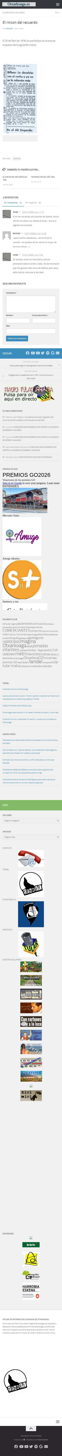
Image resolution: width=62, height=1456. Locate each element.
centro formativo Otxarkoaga (23, 627)
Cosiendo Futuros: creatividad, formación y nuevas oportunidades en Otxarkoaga (29, 721)
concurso (45, 631)
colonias (38, 627)
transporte (47, 662)
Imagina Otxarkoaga (19, 643)
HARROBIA (11, 642)
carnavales (7, 627)
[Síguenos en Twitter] (42, 353)
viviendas (46, 666)
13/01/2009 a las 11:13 (33, 212)
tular (55, 662)
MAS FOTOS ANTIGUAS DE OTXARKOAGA (35, 457)
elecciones (43, 634)
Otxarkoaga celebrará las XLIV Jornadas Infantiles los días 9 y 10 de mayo (31, 712)
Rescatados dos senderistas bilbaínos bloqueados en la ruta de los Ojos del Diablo (30, 741)
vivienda (36, 666)
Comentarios (14, 203)
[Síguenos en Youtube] (32, 353)
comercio (35, 630)
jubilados (23, 650)
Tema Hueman (43, 1440)
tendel (35, 662)
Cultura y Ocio (14, 634)
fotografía (14, 638)
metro (21, 653)
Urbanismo (26, 666)
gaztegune (35, 638)
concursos (54, 631)
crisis (5, 634)
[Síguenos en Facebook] (27, 353)
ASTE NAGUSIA (39, 624)
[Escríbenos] (57, 353)
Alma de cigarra (10, 624)
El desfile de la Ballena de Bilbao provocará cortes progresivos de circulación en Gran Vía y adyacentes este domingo (28, 771)
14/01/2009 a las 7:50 (32, 255)
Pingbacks (34, 203)
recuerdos (16, 158)
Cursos (24, 634)
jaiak (30, 646)
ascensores (25, 624)
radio (19, 662)
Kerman (9, 29)
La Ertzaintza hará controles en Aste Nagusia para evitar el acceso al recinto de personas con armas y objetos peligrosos (29, 781)
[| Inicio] (24, 4)
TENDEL (6, 683)
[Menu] (57, 4)
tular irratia (11, 665)
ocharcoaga (18, 658)
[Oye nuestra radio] (47, 353)
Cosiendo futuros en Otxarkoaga (15, 689)
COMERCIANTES (16, 630)
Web (8, 326)
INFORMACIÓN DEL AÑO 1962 (43, 177)
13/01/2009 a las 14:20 (35, 233)
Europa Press (9, 734)
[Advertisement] (13, 1163)
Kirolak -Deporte (37, 650)
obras (46, 654)
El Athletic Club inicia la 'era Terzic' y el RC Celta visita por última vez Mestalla (28, 761)
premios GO (10, 662)
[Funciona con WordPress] (24, 1440)
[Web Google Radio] (52, 353)
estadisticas (53, 635)
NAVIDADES (35, 654)
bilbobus (50, 624)
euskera (6, 638)
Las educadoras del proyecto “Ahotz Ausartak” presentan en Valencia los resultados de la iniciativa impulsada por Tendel (31, 697)
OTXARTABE (50, 658)
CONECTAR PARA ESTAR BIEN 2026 (17, 706)
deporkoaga (32, 634)
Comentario (11, 293)
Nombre (10, 315)
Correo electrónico (40, 315)
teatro (25, 662)
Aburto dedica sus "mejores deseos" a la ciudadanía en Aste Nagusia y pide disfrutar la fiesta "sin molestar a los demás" (30, 751)
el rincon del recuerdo (13, 13)
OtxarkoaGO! (34, 658)
